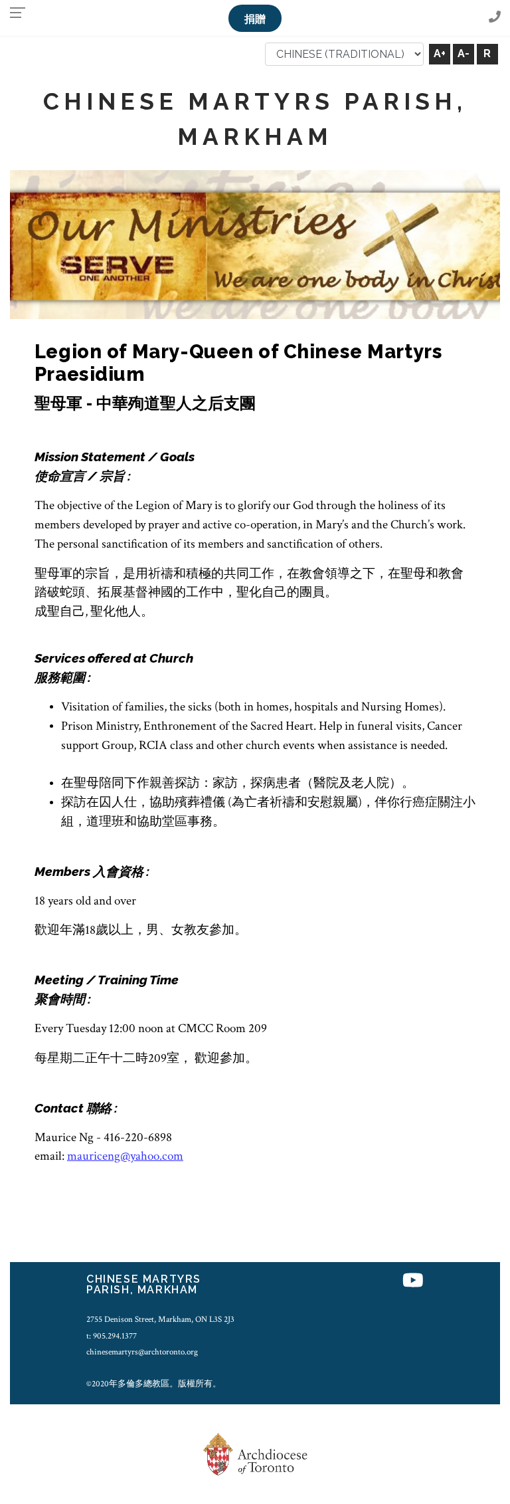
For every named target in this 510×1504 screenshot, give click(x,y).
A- (463, 53)
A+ (440, 53)
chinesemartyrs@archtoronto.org (142, 1351)
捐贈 (255, 19)
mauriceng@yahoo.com (125, 1156)
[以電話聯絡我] (494, 17)
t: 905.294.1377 (111, 1336)
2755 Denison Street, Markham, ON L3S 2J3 (160, 1319)
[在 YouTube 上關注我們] (413, 1281)
